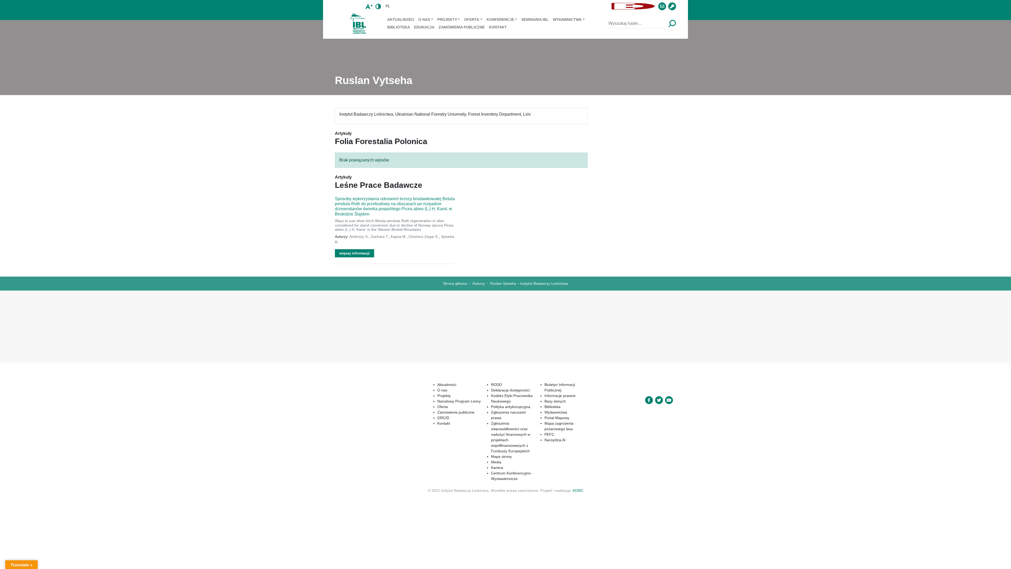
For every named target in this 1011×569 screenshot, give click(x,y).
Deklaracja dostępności (510, 390)
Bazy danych (555, 401)
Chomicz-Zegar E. (424, 236)
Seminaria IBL (535, 19)
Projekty (447, 19)
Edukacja (424, 27)
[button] (501, 6)
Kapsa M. (399, 236)
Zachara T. (380, 236)
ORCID (443, 418)
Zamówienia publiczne (462, 27)
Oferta (471, 19)
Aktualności (400, 19)
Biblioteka (398, 27)
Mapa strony (501, 456)
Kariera (497, 467)
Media (496, 462)
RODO (496, 384)
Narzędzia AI (555, 440)
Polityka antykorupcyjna (510, 407)
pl (388, 6)
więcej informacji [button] (354, 253)
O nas (424, 19)
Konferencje (500, 19)
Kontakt (498, 27)
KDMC (578, 490)
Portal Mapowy (556, 418)
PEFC (549, 434)
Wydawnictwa (567, 19)
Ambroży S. (359, 236)
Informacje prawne (560, 396)
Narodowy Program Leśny (459, 401)
